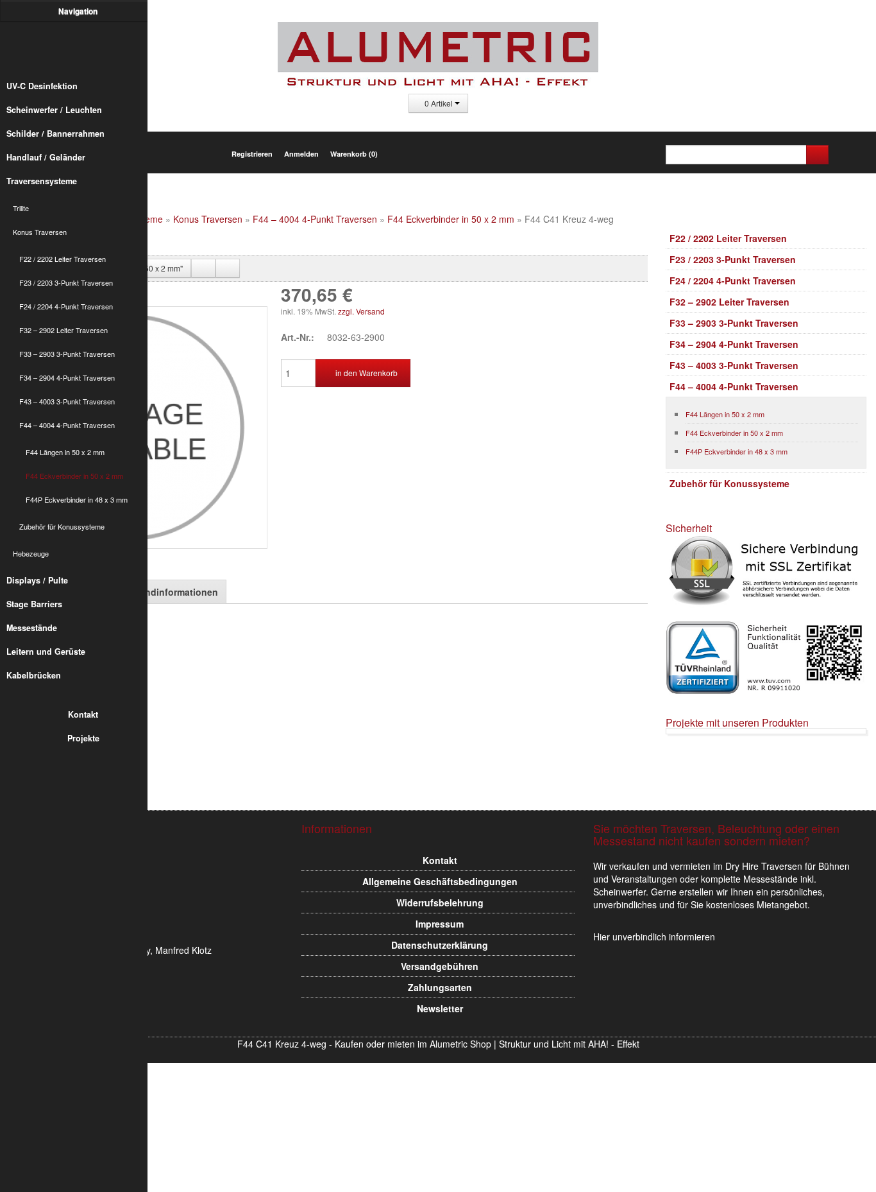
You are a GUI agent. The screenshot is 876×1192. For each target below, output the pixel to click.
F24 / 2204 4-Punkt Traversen (66, 306)
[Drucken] (203, 268)
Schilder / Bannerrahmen (55, 133)
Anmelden (301, 154)
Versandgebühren (439, 966)
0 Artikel (439, 103)
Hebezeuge (31, 553)
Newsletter (440, 1008)
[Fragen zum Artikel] (227, 268)
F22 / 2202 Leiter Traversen (62, 259)
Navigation (78, 11)
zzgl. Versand (361, 311)
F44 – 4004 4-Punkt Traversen (67, 425)
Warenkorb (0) (354, 154)
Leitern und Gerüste (45, 651)
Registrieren (252, 154)
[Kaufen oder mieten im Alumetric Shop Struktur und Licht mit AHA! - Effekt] (80, 47)
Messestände (31, 628)
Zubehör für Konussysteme (62, 526)
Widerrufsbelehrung (440, 902)
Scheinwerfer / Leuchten (54, 110)
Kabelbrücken (33, 675)
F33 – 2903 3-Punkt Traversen (67, 354)
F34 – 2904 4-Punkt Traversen (67, 377)
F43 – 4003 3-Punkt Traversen (67, 401)
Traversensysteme (41, 181)
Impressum (440, 923)
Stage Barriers (34, 604)
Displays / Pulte (37, 580)
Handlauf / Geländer (45, 157)
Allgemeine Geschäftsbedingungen (440, 881)
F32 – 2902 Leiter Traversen (63, 330)
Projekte (83, 738)
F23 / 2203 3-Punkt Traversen (66, 282)
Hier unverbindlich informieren (654, 936)
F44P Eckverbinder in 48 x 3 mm (77, 499)
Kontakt (84, 714)
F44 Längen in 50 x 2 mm (65, 452)
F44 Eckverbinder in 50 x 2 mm (74, 476)
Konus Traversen (40, 232)
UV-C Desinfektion (42, 86)
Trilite (21, 208)
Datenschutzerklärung (439, 944)
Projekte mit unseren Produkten (737, 722)
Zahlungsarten (440, 987)
